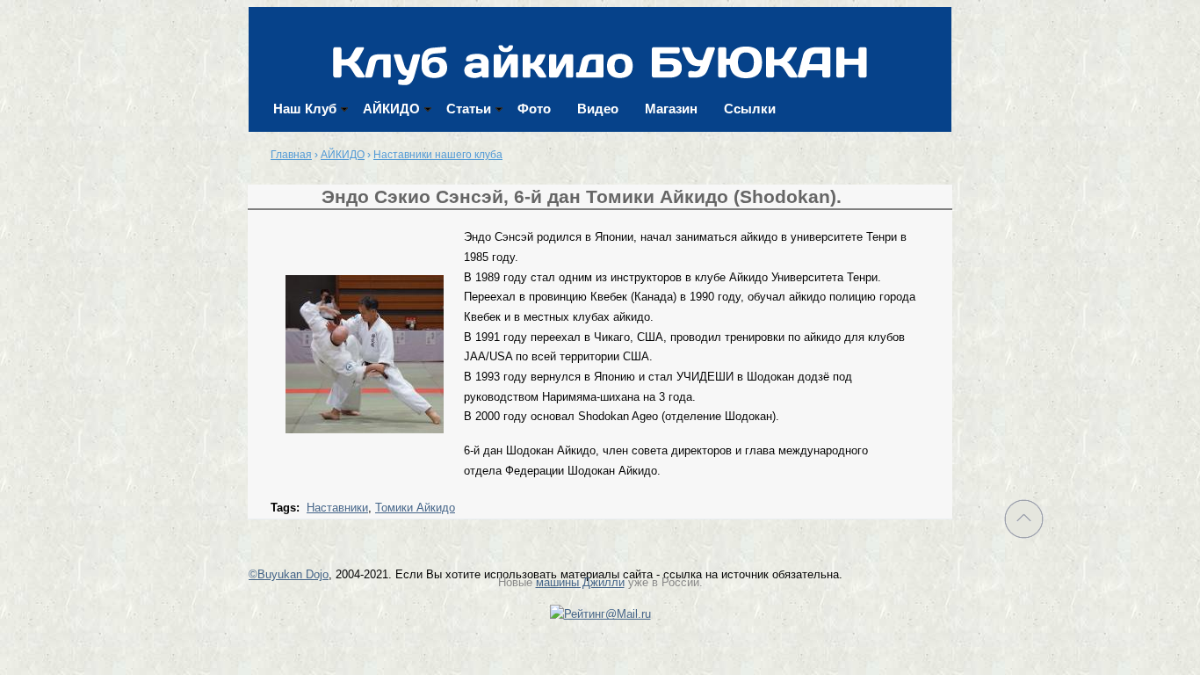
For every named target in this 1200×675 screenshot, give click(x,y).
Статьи (468, 108)
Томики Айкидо (415, 507)
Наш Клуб (304, 108)
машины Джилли (580, 582)
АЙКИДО (391, 108)
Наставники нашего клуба (437, 155)
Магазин (671, 108)
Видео (597, 108)
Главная (291, 155)
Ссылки (750, 108)
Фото (534, 108)
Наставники (337, 507)
